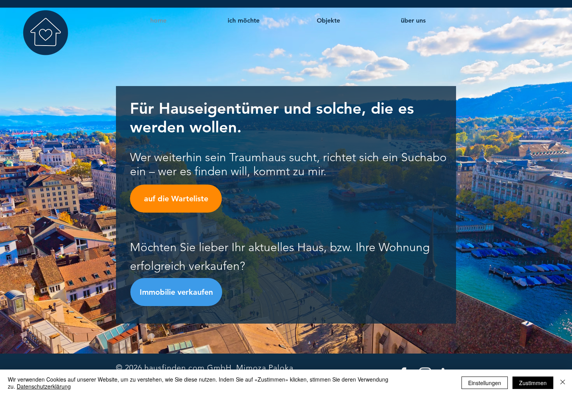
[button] (243, 20)
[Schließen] (562, 383)
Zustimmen (533, 383)
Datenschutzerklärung (44, 386)
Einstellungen (484, 383)
